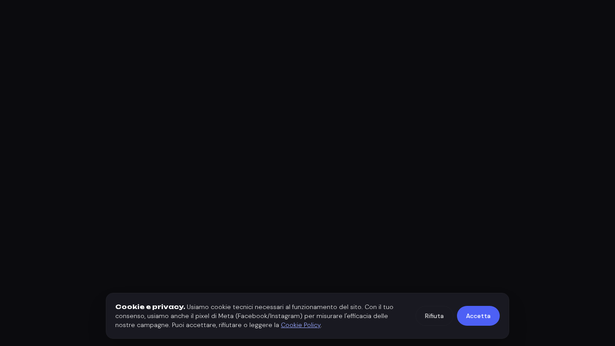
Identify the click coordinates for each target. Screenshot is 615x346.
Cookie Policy (301, 325)
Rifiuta (434, 316)
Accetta (478, 316)
